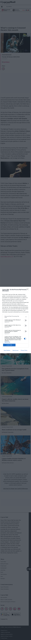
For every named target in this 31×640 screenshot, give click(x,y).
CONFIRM (9, 345)
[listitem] (15, 317)
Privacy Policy (24, 350)
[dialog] (15, 320)
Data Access (15, 350)
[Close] (28, 289)
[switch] (25, 320)
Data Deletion (7, 350)
